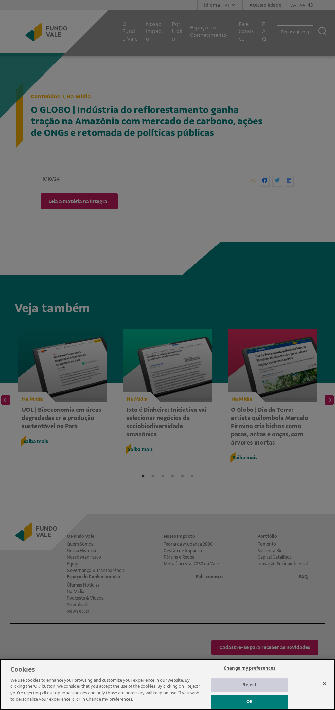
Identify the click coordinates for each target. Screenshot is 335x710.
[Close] (324, 683)
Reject (249, 685)
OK (249, 701)
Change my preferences (249, 668)
